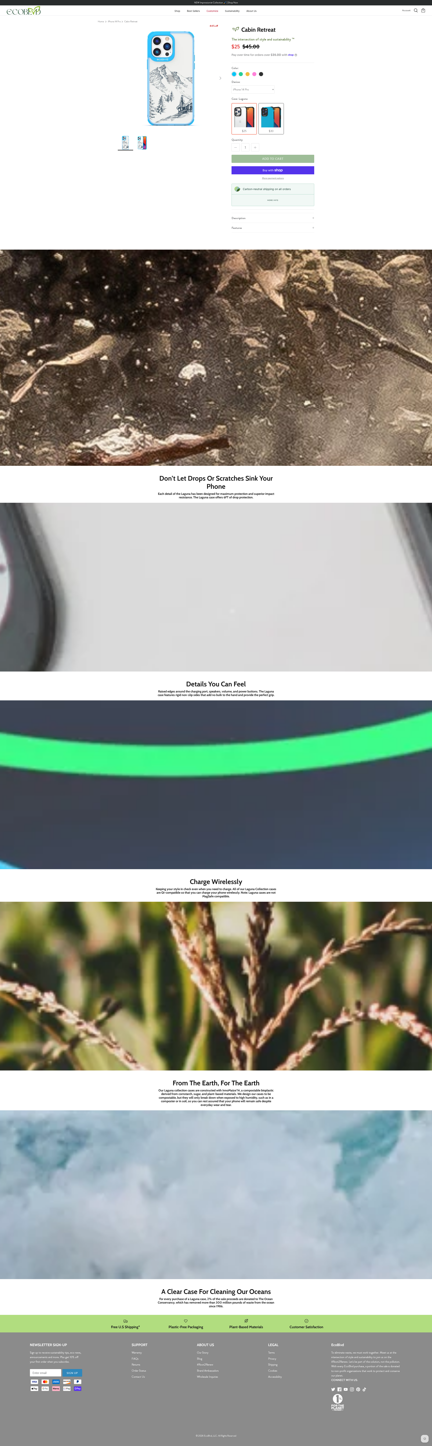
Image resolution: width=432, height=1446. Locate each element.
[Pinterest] (358, 1389)
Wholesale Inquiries (207, 1377)
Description (239, 218)
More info (272, 200)
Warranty (137, 1352)
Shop (177, 10)
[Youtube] (346, 1389)
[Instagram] (352, 1389)
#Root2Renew (205, 1364)
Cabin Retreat (130, 21)
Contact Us (138, 1377)
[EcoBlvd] (23, 10)
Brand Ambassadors (208, 1371)
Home (101, 21)
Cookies (272, 1371)
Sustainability (232, 10)
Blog (199, 1359)
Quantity (237, 140)
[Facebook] (339, 1389)
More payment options (273, 178)
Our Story (202, 1352)
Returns (136, 1364)
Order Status (139, 1371)
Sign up (72, 1372)
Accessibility (275, 1377)
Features (237, 228)
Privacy (272, 1359)
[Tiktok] (364, 1389)
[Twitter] (333, 1389)
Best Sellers (193, 10)
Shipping (272, 1364)
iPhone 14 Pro (114, 21)
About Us (251, 10)
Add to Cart (273, 158)
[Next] (220, 78)
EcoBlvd (208, 1435)
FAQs (135, 1359)
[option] (171, 78)
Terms (271, 1352)
